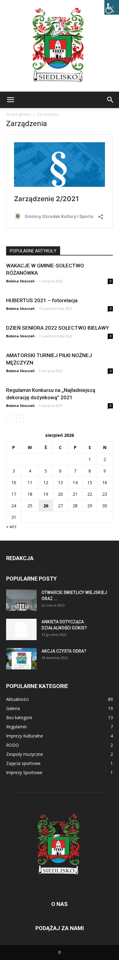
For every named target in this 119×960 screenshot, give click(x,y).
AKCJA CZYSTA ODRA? (63, 651)
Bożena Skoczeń (20, 281)
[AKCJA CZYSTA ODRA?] (21, 658)
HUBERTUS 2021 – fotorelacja (42, 300)
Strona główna (18, 114)
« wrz (11, 526)
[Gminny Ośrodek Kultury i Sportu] (59, 46)
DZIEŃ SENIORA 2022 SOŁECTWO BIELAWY (57, 328)
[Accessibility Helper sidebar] (111, 7)
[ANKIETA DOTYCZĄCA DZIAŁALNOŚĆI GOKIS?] (21, 629)
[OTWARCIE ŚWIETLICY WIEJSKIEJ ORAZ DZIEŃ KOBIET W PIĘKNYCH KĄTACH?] (21, 600)
